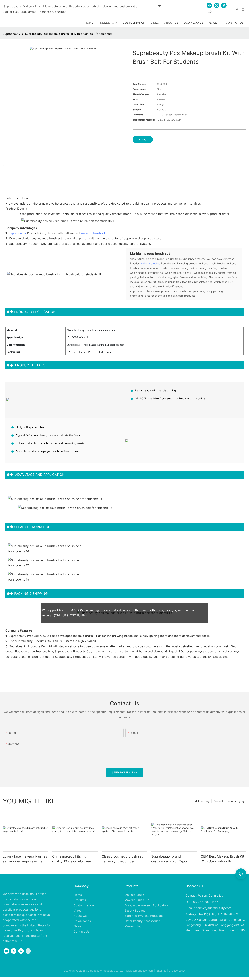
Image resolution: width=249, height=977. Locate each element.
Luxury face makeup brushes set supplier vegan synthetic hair (25, 859)
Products (218, 801)
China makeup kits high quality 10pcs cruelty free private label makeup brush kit (73, 859)
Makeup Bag (202, 801)
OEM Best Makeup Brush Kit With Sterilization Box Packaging (222, 859)
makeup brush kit (93, 233)
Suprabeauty (11, 34)
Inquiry (142, 139)
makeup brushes (150, 263)
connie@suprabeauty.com (213, 908)
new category (236, 801)
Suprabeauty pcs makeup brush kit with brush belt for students (68, 34)
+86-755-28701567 (52, 11)
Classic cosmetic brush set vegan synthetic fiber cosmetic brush (122, 859)
